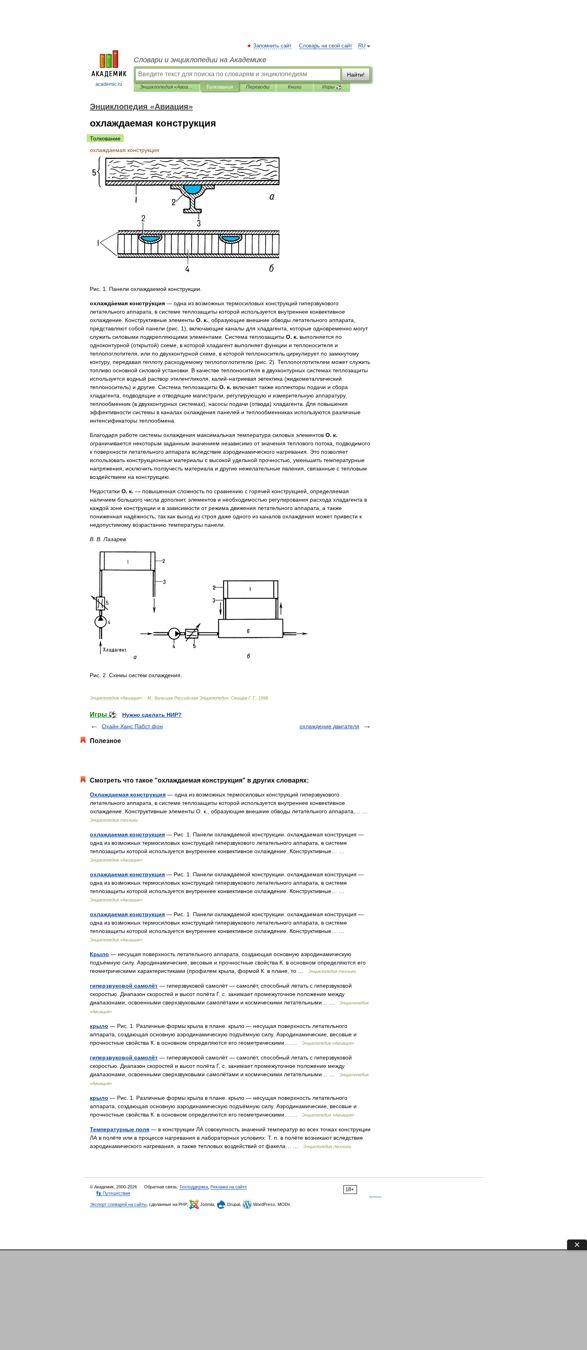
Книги (294, 87)
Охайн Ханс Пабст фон (132, 726)
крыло (99, 1026)
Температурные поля (119, 1129)
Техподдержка (193, 1186)
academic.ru (108, 84)
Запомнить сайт (273, 46)
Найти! (356, 74)
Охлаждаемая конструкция (128, 794)
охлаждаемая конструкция (127, 834)
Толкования (219, 87)
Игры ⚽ (332, 87)
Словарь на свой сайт (325, 46)
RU (361, 46)
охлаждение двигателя (329, 726)
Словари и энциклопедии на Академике (200, 60)
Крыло (99, 954)
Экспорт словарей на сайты (118, 1204)
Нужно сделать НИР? (152, 715)
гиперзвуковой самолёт (124, 985)
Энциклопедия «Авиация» (167, 87)
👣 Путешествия (113, 1193)
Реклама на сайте (228, 1186)
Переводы (258, 87)
